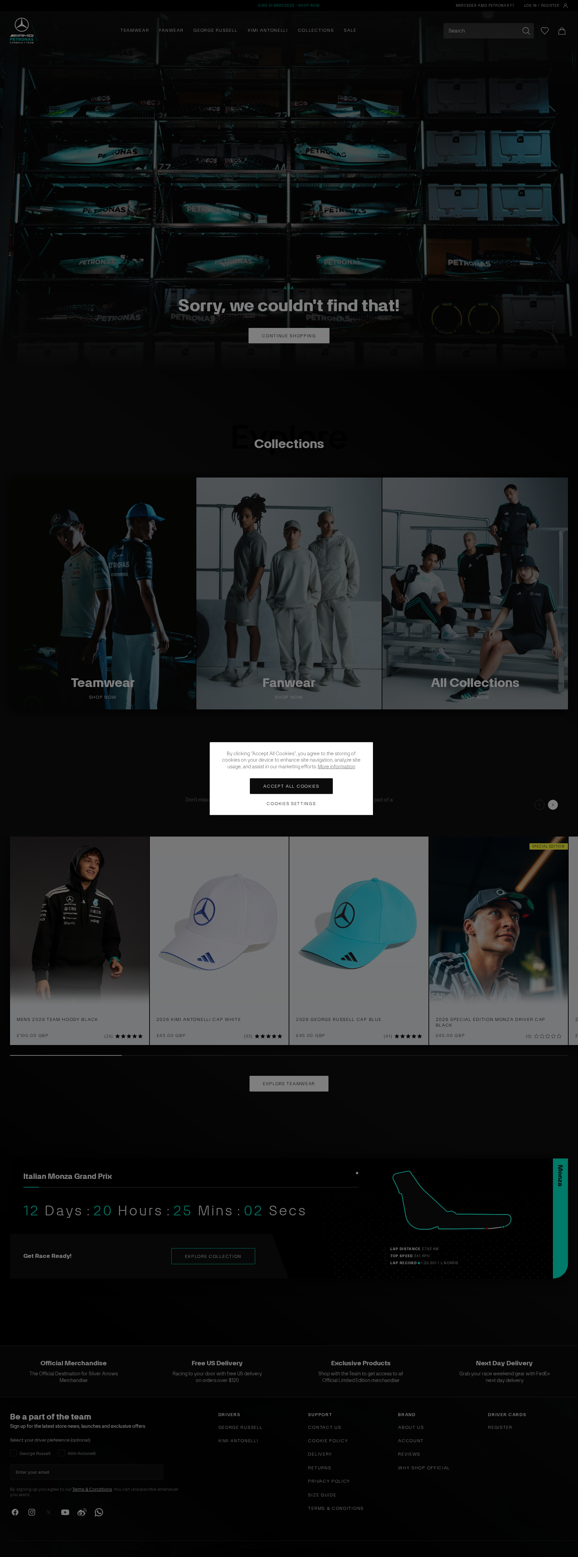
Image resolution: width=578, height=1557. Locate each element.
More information (336, 766)
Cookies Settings (291, 803)
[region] (291, 778)
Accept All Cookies (291, 786)
